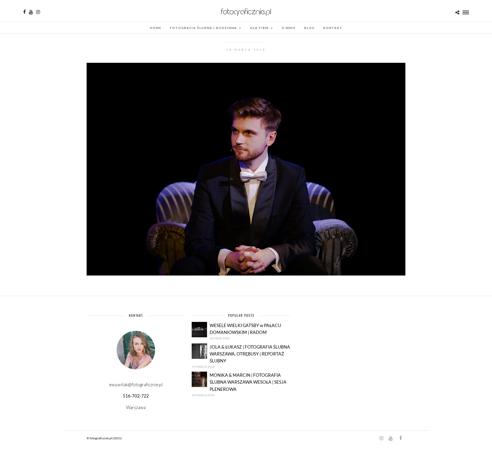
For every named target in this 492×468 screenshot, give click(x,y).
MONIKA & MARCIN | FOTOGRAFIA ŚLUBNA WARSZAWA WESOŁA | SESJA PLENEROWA (248, 382)
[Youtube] (31, 12)
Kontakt (332, 28)
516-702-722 (136, 396)
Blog (309, 28)
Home (155, 28)
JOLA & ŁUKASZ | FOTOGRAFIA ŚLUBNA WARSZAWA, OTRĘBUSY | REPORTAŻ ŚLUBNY (250, 353)
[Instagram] (38, 12)
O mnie (289, 28)
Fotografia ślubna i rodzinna (203, 28)
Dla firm (259, 28)
